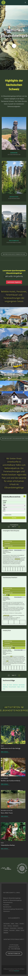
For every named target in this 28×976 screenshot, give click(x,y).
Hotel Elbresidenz (14, 374)
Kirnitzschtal (14, 362)
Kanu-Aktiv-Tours (7, 813)
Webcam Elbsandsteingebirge (12, 898)
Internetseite (7, 543)
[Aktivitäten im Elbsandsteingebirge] (13, 799)
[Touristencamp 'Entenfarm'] (14, 583)
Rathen (4, 684)
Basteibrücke (14, 240)
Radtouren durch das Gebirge (10, 748)
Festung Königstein (12, 686)
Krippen (18, 686)
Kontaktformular (14, 953)
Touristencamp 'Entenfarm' (10, 577)
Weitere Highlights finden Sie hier (14, 254)
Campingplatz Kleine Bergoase (11, 530)
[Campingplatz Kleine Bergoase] (14, 536)
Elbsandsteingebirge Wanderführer (13, 909)
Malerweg (10, 925)
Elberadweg (5, 686)
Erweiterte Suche (8, 514)
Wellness (18, 930)
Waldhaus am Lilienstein (14, 382)
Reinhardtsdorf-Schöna (14, 341)
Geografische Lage (8, 545)
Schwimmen (15, 684)
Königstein (14, 385)
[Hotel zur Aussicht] (6, 868)
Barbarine (14, 153)
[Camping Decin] (14, 635)
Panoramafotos (8, 902)
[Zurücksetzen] (24, 496)
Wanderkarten (7, 907)
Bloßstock (14, 197)
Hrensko (22, 686)
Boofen (22, 930)
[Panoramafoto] (17, 147)
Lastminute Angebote (14, 282)
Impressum (6, 911)
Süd (7, 684)
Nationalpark (15, 925)
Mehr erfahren (4, 751)
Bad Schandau (14, 377)
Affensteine (6, 928)
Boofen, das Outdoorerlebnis (10, 781)
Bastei (10, 684)
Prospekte (6, 904)
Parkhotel (14, 421)
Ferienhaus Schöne (14, 400)
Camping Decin (7, 630)
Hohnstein (14, 316)
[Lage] (11, 147)
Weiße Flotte (20, 928)
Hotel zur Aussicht (14, 314)
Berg (4, 688)
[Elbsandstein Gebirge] (3, 2)
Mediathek (6, 932)
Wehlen (12, 923)
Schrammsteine (13, 928)
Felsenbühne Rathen (8, 845)
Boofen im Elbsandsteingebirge (12, 900)
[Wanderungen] (14, 147)
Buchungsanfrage (8, 541)
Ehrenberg (14, 403)
